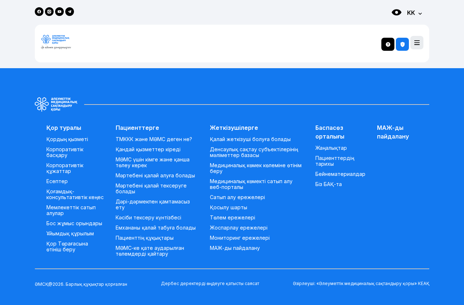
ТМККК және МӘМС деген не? (154, 139)
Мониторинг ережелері (240, 238)
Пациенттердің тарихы (334, 161)
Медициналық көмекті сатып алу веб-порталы (251, 184)
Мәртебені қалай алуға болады (155, 175)
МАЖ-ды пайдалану (235, 248)
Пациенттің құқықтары (145, 238)
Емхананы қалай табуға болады (156, 228)
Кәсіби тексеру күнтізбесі (148, 217)
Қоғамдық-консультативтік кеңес (75, 194)
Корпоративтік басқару (64, 152)
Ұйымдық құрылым (70, 233)
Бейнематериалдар (340, 174)
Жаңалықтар (331, 148)
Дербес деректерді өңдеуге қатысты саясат (210, 283)
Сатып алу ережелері (237, 197)
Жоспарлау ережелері (239, 228)
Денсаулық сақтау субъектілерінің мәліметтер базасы (254, 152)
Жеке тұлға (389, 25)
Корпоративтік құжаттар (64, 168)
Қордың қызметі (67, 139)
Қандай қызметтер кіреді (148, 149)
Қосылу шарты (228, 207)
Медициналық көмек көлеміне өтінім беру (256, 168)
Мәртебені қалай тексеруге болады (151, 188)
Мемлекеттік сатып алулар (71, 210)
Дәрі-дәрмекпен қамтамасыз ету (153, 204)
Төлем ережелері (232, 217)
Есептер (57, 181)
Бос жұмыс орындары (74, 223)
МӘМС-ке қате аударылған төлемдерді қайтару (150, 251)
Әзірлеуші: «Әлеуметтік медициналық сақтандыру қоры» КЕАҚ (361, 283)
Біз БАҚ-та (328, 184)
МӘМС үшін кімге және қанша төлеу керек (153, 162)
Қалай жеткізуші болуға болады (250, 139)
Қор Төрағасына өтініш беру (67, 246)
